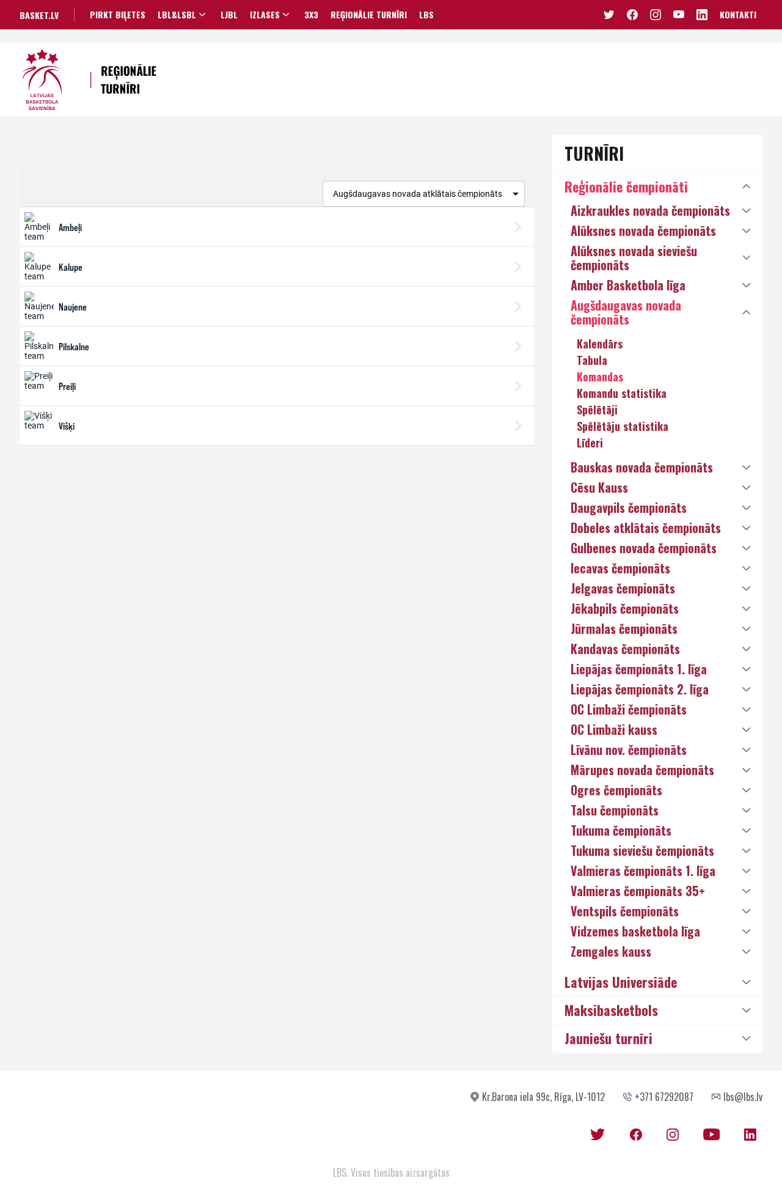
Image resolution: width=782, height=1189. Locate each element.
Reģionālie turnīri (369, 14)
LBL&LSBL (177, 14)
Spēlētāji (597, 410)
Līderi (590, 443)
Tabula (592, 360)
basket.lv (39, 15)
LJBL (229, 14)
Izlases (265, 14)
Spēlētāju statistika (622, 426)
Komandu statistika (622, 393)
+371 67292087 (664, 1096)
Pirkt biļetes (117, 14)
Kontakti (738, 14)
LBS (426, 14)
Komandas (600, 377)
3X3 (311, 14)
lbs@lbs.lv (742, 1096)
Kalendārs (600, 344)
